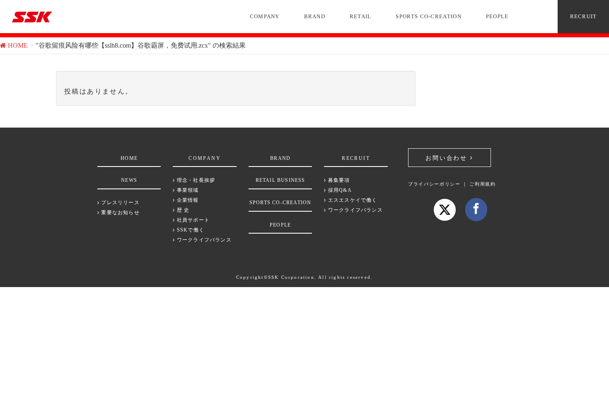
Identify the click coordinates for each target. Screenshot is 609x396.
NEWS (129, 180)
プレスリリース (119, 202)
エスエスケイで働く (351, 200)
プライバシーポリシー (434, 183)
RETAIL (361, 16)
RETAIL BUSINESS (280, 180)
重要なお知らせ (119, 212)
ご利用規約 (482, 183)
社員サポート (192, 220)
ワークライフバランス (203, 240)
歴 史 (182, 210)
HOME (129, 158)
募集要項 (338, 180)
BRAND (315, 16)
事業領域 (186, 190)
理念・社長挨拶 (195, 180)
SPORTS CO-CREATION (428, 16)
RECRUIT (583, 16)
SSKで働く (189, 230)
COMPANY (265, 16)
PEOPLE (497, 16)
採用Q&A (338, 190)
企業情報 (186, 200)
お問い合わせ (447, 158)
